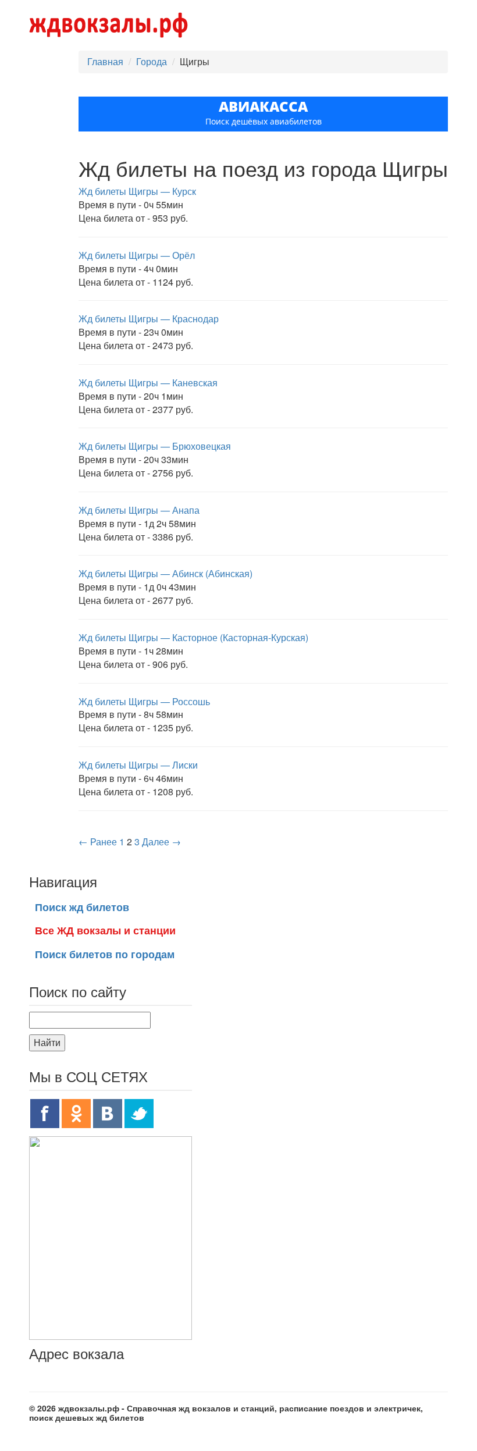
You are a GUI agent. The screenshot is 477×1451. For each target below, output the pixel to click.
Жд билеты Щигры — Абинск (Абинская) (165, 573)
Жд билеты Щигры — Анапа (139, 510)
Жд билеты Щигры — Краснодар (149, 318)
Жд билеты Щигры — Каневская (148, 382)
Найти (47, 1042)
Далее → (161, 841)
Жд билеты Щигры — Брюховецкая (155, 446)
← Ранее (98, 841)
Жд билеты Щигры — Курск (137, 191)
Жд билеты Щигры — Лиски (138, 764)
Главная (105, 61)
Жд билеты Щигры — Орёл (137, 255)
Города (151, 61)
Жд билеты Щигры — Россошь (144, 701)
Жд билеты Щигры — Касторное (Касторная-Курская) (193, 637)
